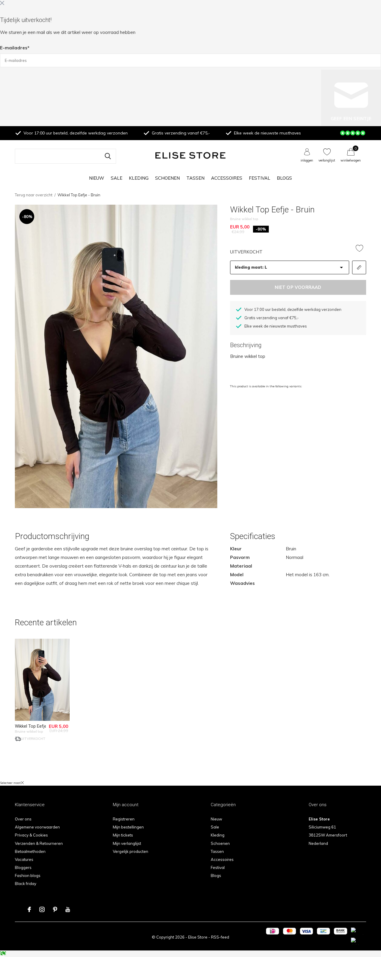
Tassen (195, 178)
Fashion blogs (27, 875)
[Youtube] (67, 909)
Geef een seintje (351, 118)
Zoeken (107, 156)
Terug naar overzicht (33, 194)
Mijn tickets (123, 835)
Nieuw (96, 178)
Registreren (124, 819)
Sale (116, 178)
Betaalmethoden (30, 851)
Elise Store (197, 937)
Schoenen (167, 178)
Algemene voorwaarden (37, 827)
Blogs (284, 178)
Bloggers (23, 867)
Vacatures (24, 859)
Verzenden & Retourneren (39, 843)
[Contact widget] (3, 953)
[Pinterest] (55, 909)
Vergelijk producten (130, 851)
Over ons (23, 819)
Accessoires (226, 178)
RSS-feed (220, 937)
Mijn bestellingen (128, 827)
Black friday (25, 883)
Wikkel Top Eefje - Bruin (38, 726)
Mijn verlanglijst (127, 843)
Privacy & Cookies (31, 835)
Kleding (139, 178)
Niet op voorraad (298, 287)
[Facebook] (29, 909)
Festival (259, 178)
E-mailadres (14, 48)
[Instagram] (42, 909)
